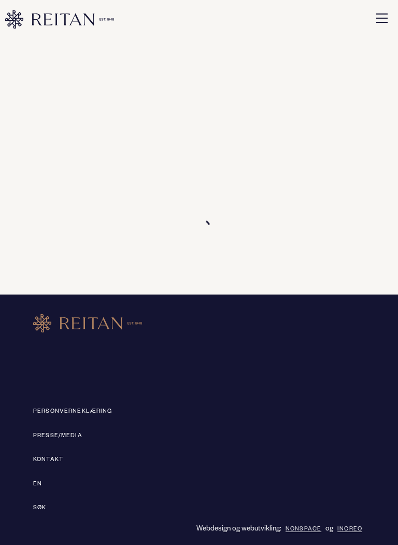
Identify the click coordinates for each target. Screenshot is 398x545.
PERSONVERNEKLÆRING (72, 412)
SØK (39, 508)
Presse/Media (57, 436)
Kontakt (48, 460)
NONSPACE (303, 529)
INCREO (349, 529)
